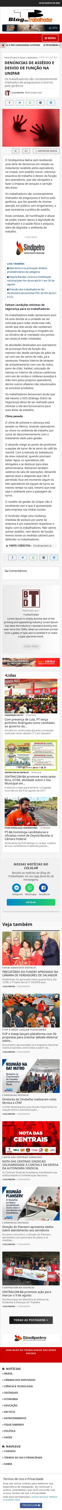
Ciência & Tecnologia (18, 1386)
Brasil (8, 1373)
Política (9, 1431)
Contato (10, 1451)
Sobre (8, 1464)
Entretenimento (15, 1418)
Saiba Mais (31, 646)
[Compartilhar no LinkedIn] (51, 102)
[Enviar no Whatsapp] (30, 102)
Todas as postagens (30, 1320)
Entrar (31, 902)
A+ (26, 151)
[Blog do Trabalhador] (31, 15)
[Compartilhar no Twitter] (20, 102)
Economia (11, 1399)
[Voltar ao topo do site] (57, 830)
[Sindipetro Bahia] (31, 1338)
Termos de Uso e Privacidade (23, 1457)
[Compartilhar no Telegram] (41, 102)
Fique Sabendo (14, 1424)
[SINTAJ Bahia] (31, 662)
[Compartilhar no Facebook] (9, 102)
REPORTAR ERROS (47, 151)
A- (16, 151)
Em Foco (9, 1412)
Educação (10, 1405)
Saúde (8, 1437)
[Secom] (31, 27)
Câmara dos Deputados (19, 1380)
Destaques (11, 1392)
